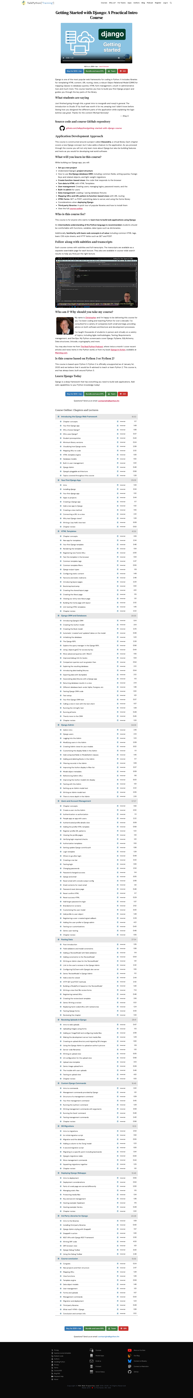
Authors (136, 3)
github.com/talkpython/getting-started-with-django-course (94, 128)
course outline (76, 208)
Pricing (56, 1350)
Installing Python (59, 1362)
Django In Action (118, 349)
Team (113, 71)
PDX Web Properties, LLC (88, 1386)
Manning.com (61, 353)
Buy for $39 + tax (74, 71)
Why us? (112, 3)
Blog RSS (57, 1373)
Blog (143, 3)
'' (40, 2)
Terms (56, 1368)
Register (158, 3)
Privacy (56, 1365)
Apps (129, 3)
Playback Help (58, 1376)
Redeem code (58, 1356)
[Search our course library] (171, 3)
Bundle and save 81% (95, 71)
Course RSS (58, 1371)
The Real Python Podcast (92, 346)
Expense (62, 1353)
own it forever (104, 66)
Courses (104, 3)
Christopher (90, 317)
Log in (165, 3)
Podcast (150, 3)
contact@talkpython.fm (108, 401)
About (56, 1379)
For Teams (122, 3)
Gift (124, 71)
